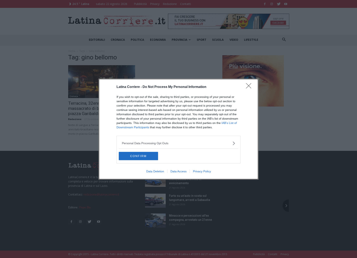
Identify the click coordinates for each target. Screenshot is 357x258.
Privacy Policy (202, 171)
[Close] (250, 87)
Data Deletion (155, 171)
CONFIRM (138, 156)
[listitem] (178, 143)
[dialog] (178, 129)
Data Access (178, 171)
